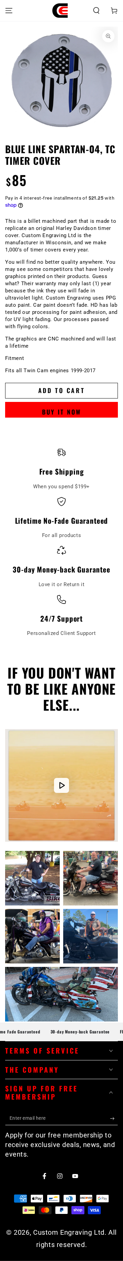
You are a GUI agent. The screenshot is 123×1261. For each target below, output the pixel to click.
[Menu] (9, 10)
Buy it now (61, 411)
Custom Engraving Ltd (69, 1232)
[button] (96, 10)
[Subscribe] (114, 1118)
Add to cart (61, 390)
